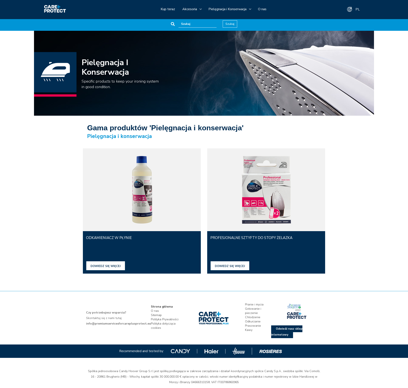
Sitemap (156, 315)
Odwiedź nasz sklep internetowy (286, 332)
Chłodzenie (252, 317)
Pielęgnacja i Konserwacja (227, 9)
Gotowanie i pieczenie (253, 311)
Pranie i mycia (254, 304)
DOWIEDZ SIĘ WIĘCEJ (106, 266)
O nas (262, 9)
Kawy (248, 330)
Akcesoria (189, 9)
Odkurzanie (253, 321)
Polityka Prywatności (164, 319)
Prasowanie (253, 326)
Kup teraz (168, 9)
